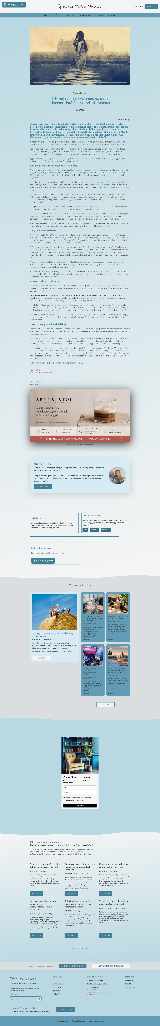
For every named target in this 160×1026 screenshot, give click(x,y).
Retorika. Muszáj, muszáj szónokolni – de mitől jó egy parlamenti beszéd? (117, 670)
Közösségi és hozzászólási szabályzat (97, 993)
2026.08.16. (36, 639)
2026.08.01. (121, 675)
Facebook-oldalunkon (63, 525)
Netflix (37, 370)
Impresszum (138, 6)
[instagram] (130, 987)
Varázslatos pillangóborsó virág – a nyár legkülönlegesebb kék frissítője (91, 671)
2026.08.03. (121, 621)
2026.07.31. (103, 908)
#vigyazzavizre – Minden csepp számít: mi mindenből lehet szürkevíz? (92, 618)
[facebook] (126, 987)
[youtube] (134, 987)
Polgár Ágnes (49, 639)
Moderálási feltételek (95, 980)
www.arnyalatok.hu (73, 444)
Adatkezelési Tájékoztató (97, 984)
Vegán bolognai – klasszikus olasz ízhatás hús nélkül (113, 902)
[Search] (39, 999)
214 (86, 948)
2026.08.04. (86, 624)
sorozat (35, 385)
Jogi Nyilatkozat (93, 987)
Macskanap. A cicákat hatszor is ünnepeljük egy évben (118, 617)
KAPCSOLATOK (84, 15)
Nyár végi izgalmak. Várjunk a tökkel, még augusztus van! (53, 634)
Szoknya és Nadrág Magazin (90, 623)
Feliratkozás (80, 805)
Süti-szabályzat (93, 990)
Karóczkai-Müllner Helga (41, 372)
